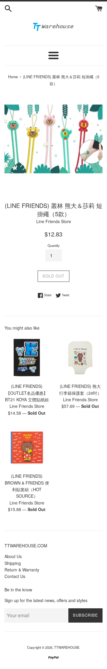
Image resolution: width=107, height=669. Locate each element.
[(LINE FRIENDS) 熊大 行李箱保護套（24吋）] (80, 357)
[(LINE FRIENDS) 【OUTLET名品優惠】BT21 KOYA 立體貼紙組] (26, 357)
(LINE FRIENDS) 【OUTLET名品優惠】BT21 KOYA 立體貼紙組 (27, 392)
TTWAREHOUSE (66, 647)
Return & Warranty (21, 570)
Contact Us (14, 576)
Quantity (54, 245)
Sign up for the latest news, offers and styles (45, 600)
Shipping (12, 563)
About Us (13, 556)
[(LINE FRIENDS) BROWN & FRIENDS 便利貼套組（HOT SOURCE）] (26, 447)
